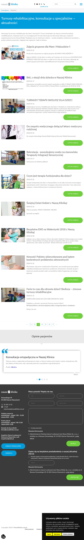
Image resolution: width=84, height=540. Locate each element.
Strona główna (5, 10)
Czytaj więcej (73, 68)
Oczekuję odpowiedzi (36, 428)
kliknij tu (14, 367)
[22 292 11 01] (44, 4)
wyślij (73, 443)
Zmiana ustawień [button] (68, 534)
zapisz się (75, 477)
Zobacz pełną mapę (13, 446)
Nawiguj (8, 453)
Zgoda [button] (49, 534)
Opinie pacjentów (29, 529)
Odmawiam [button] (57, 534)
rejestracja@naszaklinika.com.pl (14, 409)
